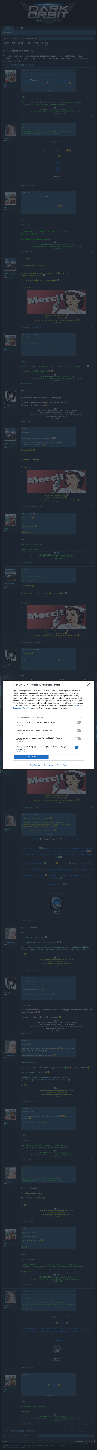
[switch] (78, 722)
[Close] (89, 685)
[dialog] (48, 725)
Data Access (48, 765)
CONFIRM (31, 757)
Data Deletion (35, 765)
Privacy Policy (62, 765)
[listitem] (48, 717)
